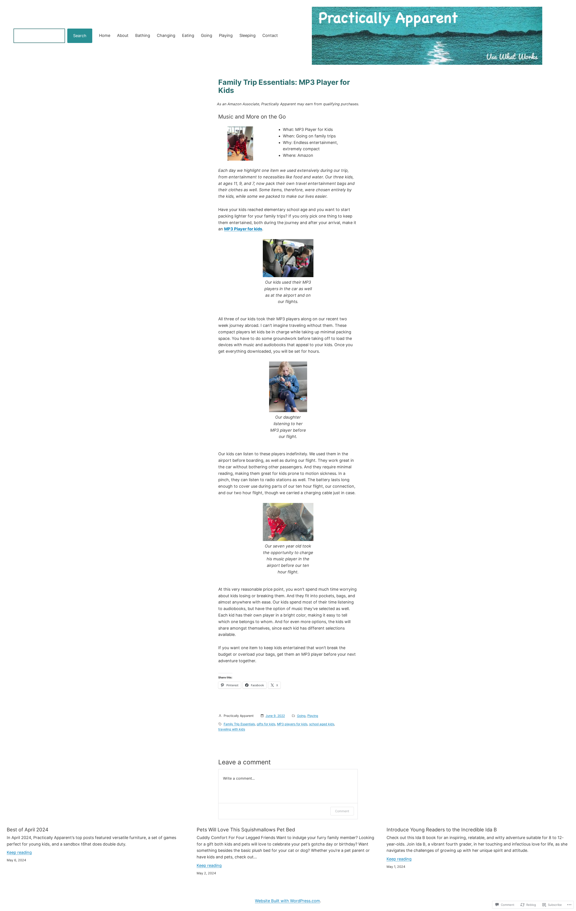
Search (79, 35)
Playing (312, 716)
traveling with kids (231, 729)
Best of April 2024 (27, 829)
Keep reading (19, 852)
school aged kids (321, 724)
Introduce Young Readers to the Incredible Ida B (442, 829)
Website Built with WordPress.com (287, 900)
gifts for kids (266, 724)
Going (301, 716)
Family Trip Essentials (239, 724)
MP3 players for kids (292, 724)
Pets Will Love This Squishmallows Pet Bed (246, 829)
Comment (342, 811)
